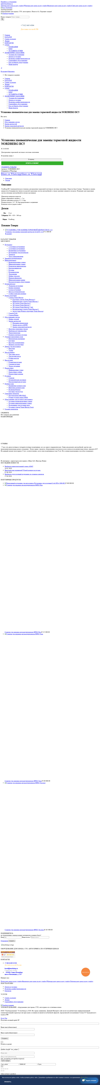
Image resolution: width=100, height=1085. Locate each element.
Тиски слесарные (14, 366)
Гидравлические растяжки (17, 380)
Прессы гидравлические (17, 292)
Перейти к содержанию (9, 2)
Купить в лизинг (32, 163)
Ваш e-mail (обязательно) (9, 1033)
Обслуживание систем (12, 317)
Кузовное (8, 376)
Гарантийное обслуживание (14, 1002)
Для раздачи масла (15, 356)
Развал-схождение (11, 296)
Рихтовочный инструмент (17, 382)
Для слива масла (14, 354)
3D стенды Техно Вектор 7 (21, 305)
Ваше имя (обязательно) (9, 1027)
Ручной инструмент (15, 362)
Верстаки (12, 348)
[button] (5, 241)
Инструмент (9, 360)
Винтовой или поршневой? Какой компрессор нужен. (23, 470)
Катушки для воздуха (16, 391)
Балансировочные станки (17, 262)
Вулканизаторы (14, 272)
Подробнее (84, 1077)
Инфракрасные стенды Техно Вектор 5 (25, 301)
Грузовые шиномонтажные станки (20, 403)
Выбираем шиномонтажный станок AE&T (19, 466)
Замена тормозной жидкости (22, 327)
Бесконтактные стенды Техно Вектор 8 (25, 309)
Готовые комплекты (11, 409)
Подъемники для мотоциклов (18, 252)
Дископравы (13, 274)
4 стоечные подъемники (17, 249)
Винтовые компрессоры (17, 388)
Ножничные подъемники (17, 250)
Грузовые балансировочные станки (20, 401)
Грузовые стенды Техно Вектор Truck (21, 407)
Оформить (11, 71)
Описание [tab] (8, 178)
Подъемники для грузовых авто (19, 405)
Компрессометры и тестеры (18, 335)
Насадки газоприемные (16, 343)
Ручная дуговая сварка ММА (18, 397)
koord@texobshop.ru (11, 968)
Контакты (8, 991)
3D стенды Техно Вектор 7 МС (22, 307)
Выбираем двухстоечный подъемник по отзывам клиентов (24, 474)
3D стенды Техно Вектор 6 (21, 303)
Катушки (12, 341)
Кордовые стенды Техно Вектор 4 (23, 299)
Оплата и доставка (11, 987)
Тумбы (11, 350)
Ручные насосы (14, 358)
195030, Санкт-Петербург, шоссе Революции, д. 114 (14, 973)
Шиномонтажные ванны (17, 280)
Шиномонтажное (10, 260)
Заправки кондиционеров (13, 258)
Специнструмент (14, 364)
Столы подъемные (15, 290)
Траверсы (12, 254)
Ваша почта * (26, 937)
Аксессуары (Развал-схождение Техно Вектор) (27, 311)
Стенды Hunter (13, 315)
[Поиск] (2, 19)
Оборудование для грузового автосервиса (19, 399)
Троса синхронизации (16, 256)
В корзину (4, 71)
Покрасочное (9, 368)
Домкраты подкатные (16, 286)
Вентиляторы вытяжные (17, 339)
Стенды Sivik (13, 313)
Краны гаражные (14, 288)
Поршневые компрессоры (17, 386)
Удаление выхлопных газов (14, 337)
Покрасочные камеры (16, 374)
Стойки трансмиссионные (17, 294)
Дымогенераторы (14, 333)
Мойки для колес (14, 276)
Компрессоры (9, 384)
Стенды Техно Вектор (16, 297)
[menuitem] (7, 35)
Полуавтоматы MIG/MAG (17, 395)
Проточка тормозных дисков (18, 329)
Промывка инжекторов (20, 323)
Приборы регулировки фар (18, 331)
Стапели (11, 378)
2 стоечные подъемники (17, 247)
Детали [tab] (7, 180)
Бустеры (11, 270)
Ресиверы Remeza (14, 390)
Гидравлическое (10, 284)
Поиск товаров (6, 17)
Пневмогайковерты (15, 278)
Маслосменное (10, 352)
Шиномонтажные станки (17, 264)
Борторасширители (15, 268)
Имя (2, 937)
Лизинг (7, 1000)
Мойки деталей (14, 319)
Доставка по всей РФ (29, 29)
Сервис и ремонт (10, 998)
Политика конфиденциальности (15, 989)
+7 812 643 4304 (27, 25)
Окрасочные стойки (15, 372)
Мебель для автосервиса (13, 346)
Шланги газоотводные (16, 344)
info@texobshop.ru (7, 4)
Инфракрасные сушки (16, 370)
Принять (7, 1082)
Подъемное (8, 245)
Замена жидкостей (15, 321)
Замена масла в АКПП (20, 325)
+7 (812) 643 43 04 (11, 963)
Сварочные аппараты (12, 393)
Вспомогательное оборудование (19, 282)
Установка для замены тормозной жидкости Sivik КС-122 (24, 232)
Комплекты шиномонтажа (17, 266)
